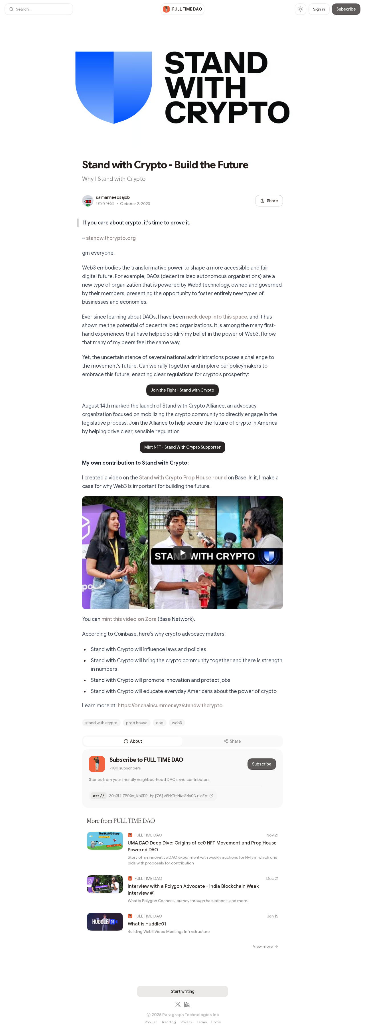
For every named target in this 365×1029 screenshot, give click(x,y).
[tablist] (182, 741)
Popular (151, 1022)
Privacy (186, 1022)
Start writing (182, 991)
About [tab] (136, 741)
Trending (168, 1022)
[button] (39, 9)
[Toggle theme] (300, 9)
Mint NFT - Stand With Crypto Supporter (182, 447)
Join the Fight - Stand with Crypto (182, 390)
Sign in (319, 9)
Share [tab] (235, 741)
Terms (202, 1022)
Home (216, 1022)
